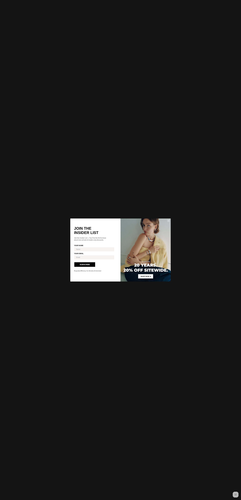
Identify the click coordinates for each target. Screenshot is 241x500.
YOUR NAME (78, 245)
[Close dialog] (168, 220)
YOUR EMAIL (78, 253)
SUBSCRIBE (85, 265)
